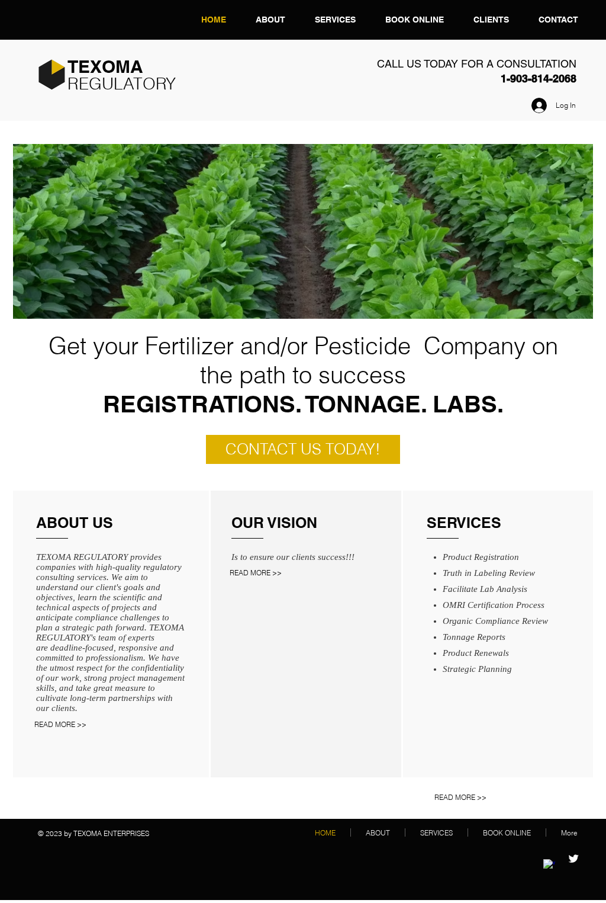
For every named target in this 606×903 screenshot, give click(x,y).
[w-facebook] (549, 865)
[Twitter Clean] (573, 858)
